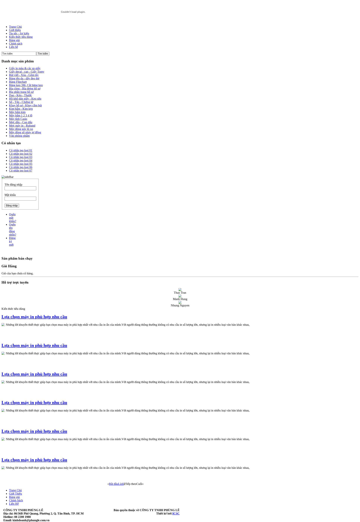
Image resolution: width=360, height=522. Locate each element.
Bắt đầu (113, 483)
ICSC (176, 513)
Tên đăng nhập (13, 184)
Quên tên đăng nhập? (12, 229)
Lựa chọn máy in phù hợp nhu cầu (34, 316)
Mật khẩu (10, 194)
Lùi (120, 483)
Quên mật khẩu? (12, 218)
